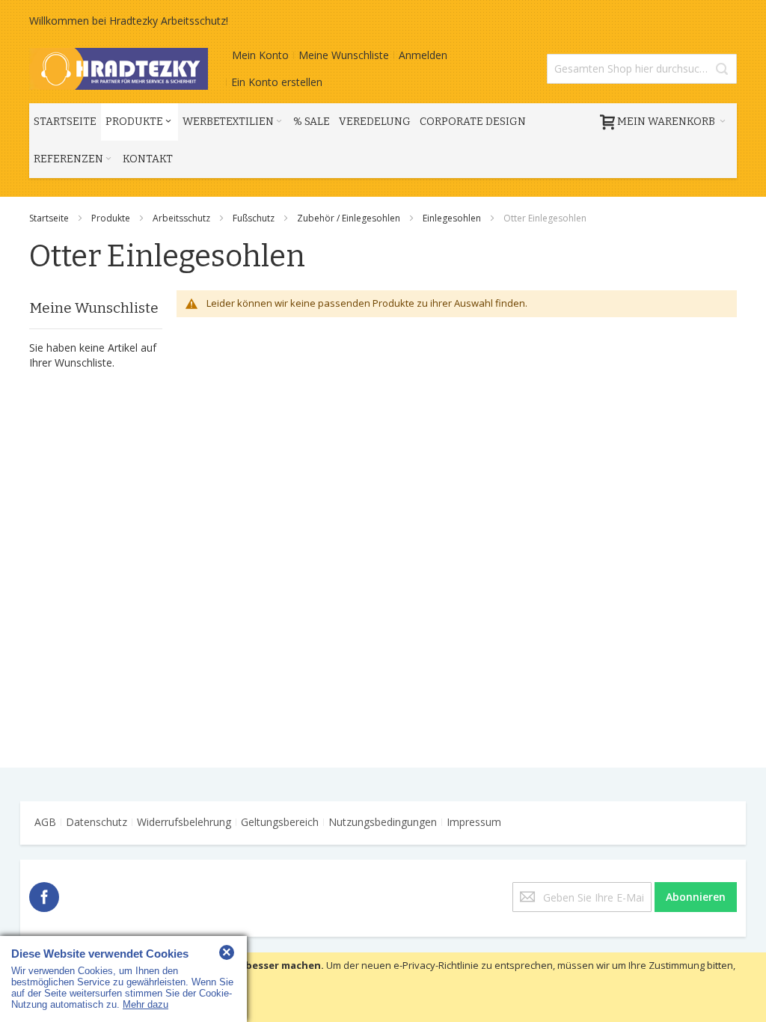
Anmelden (423, 55)
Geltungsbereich (280, 822)
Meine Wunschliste (343, 55)
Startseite (50, 218)
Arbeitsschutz (182, 218)
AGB (45, 822)
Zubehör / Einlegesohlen (349, 218)
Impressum (474, 822)
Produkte (111, 218)
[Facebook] (44, 894)
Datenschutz (96, 822)
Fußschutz (255, 218)
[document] (383, 987)
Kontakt (148, 159)
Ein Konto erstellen (276, 82)
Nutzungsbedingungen (382, 822)
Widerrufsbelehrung (184, 822)
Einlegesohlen (453, 218)
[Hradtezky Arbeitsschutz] (118, 69)
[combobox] (642, 69)
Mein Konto (260, 55)
